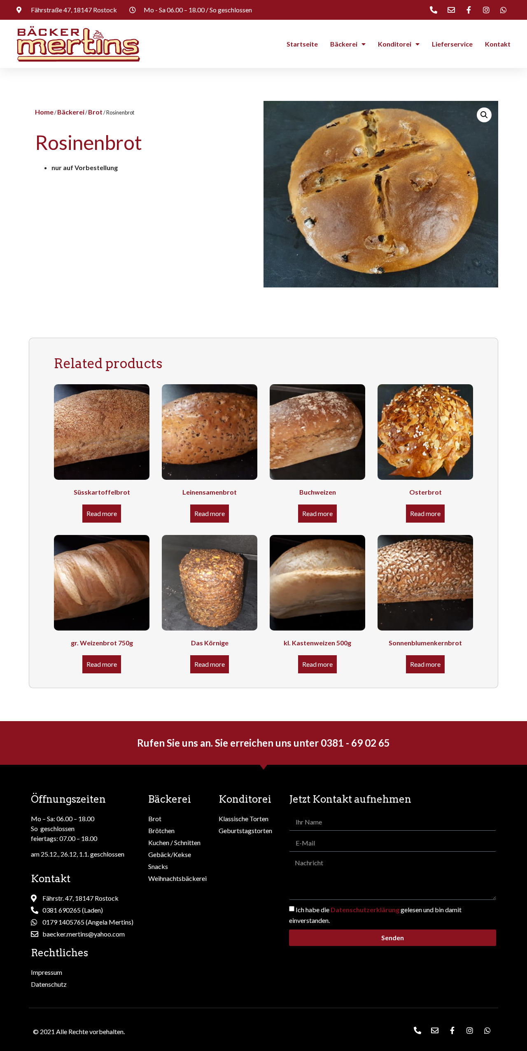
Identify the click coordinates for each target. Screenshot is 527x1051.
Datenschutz (49, 984)
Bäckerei (343, 44)
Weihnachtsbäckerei (177, 878)
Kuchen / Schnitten (174, 842)
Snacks (158, 866)
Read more (101, 513)
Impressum (46, 972)
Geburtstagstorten (245, 830)
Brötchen (161, 830)
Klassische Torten (243, 818)
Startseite (302, 44)
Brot (95, 112)
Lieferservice (452, 44)
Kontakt (498, 44)
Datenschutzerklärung (365, 909)
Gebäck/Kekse (169, 854)
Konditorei (394, 44)
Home (44, 112)
